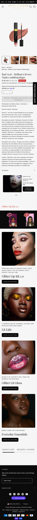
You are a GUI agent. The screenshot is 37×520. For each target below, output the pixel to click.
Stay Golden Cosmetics (15, 507)
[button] (30, 6)
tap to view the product (8, 209)
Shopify (29, 507)
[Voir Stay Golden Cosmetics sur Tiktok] (14, 494)
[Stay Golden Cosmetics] (18, 6)
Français (25, 504)
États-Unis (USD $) (14, 504)
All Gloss (9, 67)
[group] (18, 2)
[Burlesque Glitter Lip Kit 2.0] (12, 183)
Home (3, 67)
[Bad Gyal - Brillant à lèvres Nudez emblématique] (6, 60)
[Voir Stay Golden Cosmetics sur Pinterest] (22, 494)
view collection (10, 281)
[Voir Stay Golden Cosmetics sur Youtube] (26, 494)
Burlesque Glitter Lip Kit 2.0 (27, 179)
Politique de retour (24, 510)
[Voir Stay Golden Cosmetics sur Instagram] (10, 494)
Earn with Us (21, 511)
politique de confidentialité (12, 510)
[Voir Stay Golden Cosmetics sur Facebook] (18, 494)
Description (5, 170)
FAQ (3, 510)
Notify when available (35, 93)
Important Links (6, 488)
